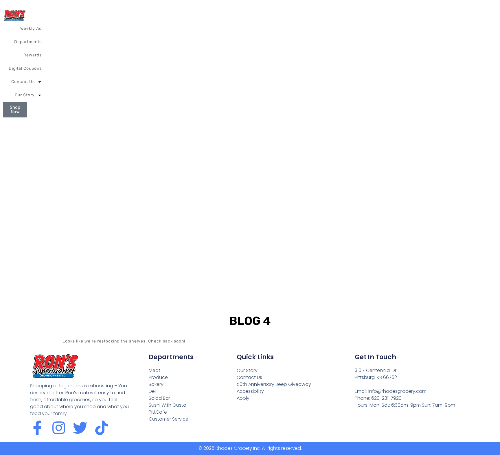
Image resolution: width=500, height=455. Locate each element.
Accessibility (250, 391)
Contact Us (23, 81)
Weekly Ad (31, 28)
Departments (28, 41)
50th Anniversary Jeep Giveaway (274, 384)
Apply (243, 398)
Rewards (32, 55)
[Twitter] (80, 428)
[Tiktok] (101, 428)
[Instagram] (59, 428)
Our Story (25, 95)
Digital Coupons (25, 68)
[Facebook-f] (37, 428)
